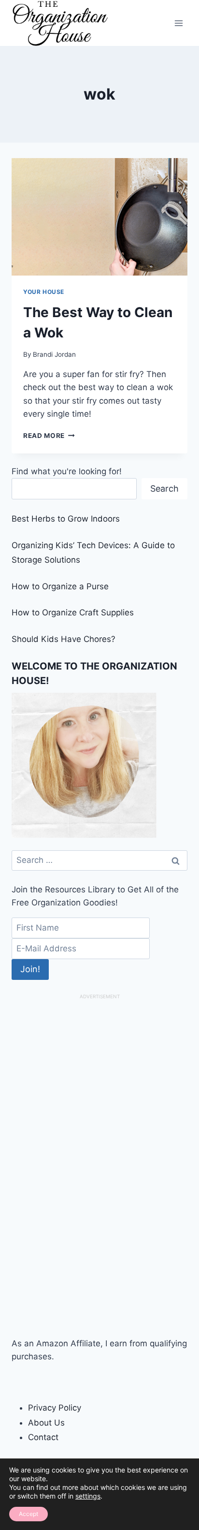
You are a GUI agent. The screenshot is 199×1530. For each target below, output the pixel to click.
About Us (46, 1423)
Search (164, 488)
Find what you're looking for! (67, 471)
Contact (43, 1437)
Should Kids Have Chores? (63, 639)
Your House (43, 291)
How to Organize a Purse (60, 586)
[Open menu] (178, 22)
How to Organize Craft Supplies (73, 612)
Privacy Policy (54, 1408)
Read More (49, 435)
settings (87, 1496)
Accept (28, 1513)
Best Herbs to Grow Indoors (66, 519)
